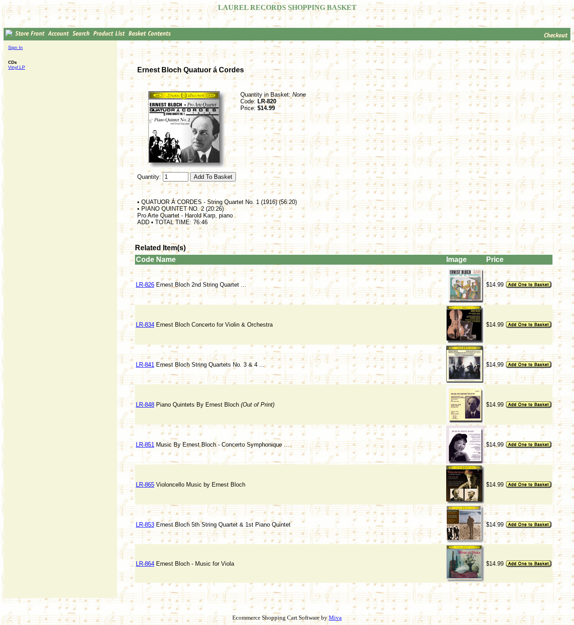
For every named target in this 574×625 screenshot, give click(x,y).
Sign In (15, 47)
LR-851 (145, 444)
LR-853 (145, 524)
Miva (335, 617)
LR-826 (145, 284)
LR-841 (145, 364)
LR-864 (145, 563)
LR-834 (145, 324)
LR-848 (145, 404)
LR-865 (145, 484)
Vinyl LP (16, 67)
